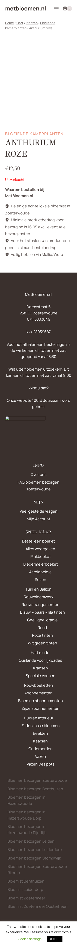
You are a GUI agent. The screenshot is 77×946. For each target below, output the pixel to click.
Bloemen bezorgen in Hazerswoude (26, 800)
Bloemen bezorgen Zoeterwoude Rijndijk (37, 869)
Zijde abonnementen (40, 708)
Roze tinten (42, 635)
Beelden (40, 733)
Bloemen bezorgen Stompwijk (34, 858)
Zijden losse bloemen (40, 725)
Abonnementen (38, 692)
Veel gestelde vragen (39, 511)
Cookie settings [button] (29, 939)
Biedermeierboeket (40, 564)
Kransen (40, 667)
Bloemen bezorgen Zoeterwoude (37, 780)
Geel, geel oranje (42, 619)
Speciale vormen (40, 675)
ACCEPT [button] (54, 939)
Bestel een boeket (38, 541)
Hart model (40, 652)
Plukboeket (40, 556)
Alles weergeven (40, 548)
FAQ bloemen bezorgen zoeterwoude (38, 485)
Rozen (40, 579)
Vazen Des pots (40, 764)
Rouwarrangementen (40, 604)
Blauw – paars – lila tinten (42, 612)
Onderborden (40, 748)
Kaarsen (40, 741)
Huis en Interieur (38, 717)
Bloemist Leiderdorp (25, 889)
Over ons (38, 474)
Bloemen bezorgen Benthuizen (35, 788)
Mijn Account (38, 518)
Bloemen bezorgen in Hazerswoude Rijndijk (26, 829)
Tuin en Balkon (38, 589)
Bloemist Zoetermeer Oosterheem (37, 906)
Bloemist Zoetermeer (26, 898)
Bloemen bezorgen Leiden (31, 841)
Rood (42, 627)
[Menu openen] (56, 8)
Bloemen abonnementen (40, 700)
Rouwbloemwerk (38, 596)
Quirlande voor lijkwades (40, 660)
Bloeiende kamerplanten (34, 133)
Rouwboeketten (38, 685)
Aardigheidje (40, 571)
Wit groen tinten (42, 642)
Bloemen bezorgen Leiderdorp (34, 849)
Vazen (40, 756)
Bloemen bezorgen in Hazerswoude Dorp (26, 815)
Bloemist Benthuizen (25, 881)
